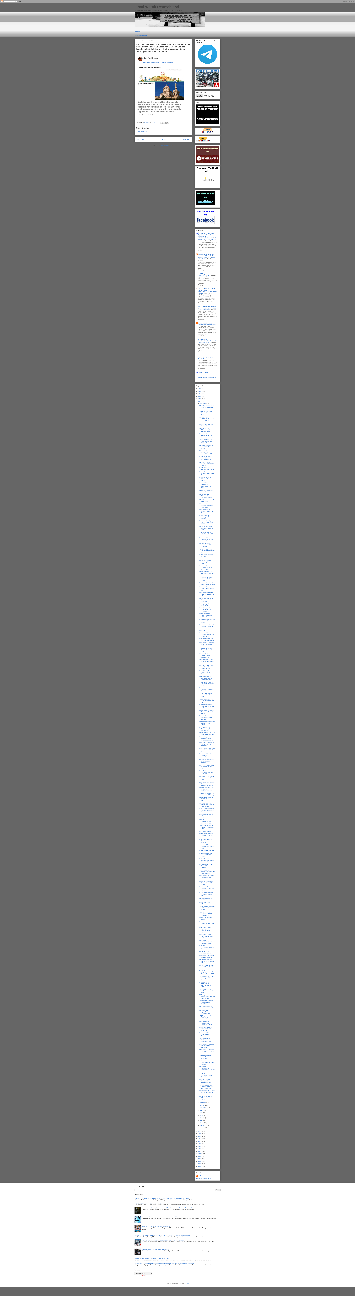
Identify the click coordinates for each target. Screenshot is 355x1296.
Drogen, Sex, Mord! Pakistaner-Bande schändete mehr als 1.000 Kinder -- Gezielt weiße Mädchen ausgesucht (164, 1263)
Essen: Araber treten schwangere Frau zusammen (205, 517)
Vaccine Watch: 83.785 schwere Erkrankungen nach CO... (206, 661)
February (203, 1125)
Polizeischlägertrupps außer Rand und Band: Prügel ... (206, 1062)
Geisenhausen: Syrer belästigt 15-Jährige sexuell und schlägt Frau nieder (207, 239)
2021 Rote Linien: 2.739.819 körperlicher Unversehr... (206, 947)
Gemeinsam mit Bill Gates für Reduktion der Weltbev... (207, 761)
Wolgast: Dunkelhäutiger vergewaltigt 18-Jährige (206, 794)
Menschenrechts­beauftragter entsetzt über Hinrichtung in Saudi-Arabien (161, 1217)
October (202, 1105)
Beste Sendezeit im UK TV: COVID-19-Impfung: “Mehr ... (207, 799)
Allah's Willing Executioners (207, 306)
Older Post (186, 139)
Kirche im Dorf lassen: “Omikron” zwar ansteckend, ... (205, 655)
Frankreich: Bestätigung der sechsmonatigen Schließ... (206, 522)
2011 (199, 1154)
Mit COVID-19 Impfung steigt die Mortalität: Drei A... (206, 894)
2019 (200, 1133)
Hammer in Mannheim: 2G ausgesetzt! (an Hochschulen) (206, 567)
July (201, 1112)
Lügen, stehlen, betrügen (206, 850)
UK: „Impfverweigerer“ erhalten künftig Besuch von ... (207, 550)
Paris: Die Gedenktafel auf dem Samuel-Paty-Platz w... (207, 750)
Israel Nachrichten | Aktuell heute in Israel (206, 289)
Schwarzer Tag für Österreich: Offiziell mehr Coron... (205, 913)
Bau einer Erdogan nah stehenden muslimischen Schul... (206, 789)
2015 (200, 1143)
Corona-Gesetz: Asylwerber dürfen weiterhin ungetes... (205, 1012)
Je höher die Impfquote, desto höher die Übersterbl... (206, 1002)
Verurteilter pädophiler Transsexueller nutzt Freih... (206, 533)
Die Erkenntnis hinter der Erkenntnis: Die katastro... (206, 446)
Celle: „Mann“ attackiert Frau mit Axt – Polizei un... (206, 835)
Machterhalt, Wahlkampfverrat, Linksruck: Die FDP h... (206, 738)
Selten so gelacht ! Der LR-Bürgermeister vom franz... (206, 700)
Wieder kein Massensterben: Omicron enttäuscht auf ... (206, 1069)
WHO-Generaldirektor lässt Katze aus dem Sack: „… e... (206, 528)
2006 (200, 1166)
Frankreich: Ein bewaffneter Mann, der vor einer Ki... (206, 634)
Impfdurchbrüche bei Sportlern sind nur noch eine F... (206, 573)
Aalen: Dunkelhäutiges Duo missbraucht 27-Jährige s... (206, 883)
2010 (200, 1156)
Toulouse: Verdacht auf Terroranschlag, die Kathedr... (206, 717)
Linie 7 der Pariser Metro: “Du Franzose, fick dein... (206, 766)
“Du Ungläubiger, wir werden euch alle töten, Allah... (206, 991)
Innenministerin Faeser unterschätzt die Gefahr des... (207, 923)
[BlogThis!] (162, 123)
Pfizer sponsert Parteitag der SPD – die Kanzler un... (206, 966)
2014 (200, 1146)
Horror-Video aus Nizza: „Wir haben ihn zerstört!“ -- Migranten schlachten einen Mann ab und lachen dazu (170, 1208)
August (202, 1110)
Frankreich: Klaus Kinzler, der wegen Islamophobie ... (206, 755)
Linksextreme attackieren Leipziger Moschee (206, 956)
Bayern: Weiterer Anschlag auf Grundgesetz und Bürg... (205, 485)
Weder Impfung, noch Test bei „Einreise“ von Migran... (206, 413)
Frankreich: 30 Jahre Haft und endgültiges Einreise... (206, 1034)
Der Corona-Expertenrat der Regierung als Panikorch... (206, 744)
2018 (200, 1136)
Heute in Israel (202, 355)
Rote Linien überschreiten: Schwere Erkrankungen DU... (207, 941)
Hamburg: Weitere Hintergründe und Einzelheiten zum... (205, 1081)
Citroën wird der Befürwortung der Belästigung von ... (205, 429)
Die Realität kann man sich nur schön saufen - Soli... (206, 961)
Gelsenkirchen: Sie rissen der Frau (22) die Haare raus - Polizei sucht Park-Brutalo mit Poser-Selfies (162, 1198)
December (203, 403)
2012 (200, 1151)
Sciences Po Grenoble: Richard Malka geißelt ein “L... (206, 650)
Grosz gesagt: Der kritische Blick (204, 604)
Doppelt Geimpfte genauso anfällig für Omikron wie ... (205, 672)
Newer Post (140, 139)
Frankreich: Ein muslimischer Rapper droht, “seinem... (206, 539)
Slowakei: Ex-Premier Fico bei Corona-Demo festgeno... (207, 908)
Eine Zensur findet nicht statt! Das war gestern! (206, 639)
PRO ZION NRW (203, 372)
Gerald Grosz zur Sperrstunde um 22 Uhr (207, 468)
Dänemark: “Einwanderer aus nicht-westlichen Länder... (206, 778)
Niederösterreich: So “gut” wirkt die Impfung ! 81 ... (207, 1092)
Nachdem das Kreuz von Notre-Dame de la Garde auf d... (206, 600)
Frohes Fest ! (203, 630)
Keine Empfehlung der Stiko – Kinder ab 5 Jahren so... (205, 1028)
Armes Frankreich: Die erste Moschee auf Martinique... (206, 441)
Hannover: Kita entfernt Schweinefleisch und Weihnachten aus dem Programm (163, 1240)
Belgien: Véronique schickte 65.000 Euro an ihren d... (206, 545)
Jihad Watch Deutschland (157, 7)
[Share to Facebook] (166, 123)
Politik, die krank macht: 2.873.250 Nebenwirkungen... (206, 458)
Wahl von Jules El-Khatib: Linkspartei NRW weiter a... (206, 1051)
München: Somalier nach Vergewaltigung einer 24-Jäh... (206, 626)
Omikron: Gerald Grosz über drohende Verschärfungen (206, 667)
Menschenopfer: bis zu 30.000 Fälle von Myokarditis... (206, 609)
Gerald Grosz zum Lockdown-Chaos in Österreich (205, 1075)
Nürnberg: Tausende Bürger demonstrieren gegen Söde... (206, 804)
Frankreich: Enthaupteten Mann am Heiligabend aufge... (206, 594)
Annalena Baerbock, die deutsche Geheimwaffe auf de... (206, 827)
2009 (200, 1159)
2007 (200, 1164)
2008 (200, 1161)
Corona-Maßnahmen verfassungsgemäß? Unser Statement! (206, 1086)
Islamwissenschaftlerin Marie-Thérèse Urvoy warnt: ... (206, 936)
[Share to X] (164, 123)
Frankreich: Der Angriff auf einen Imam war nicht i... (206, 815)
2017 (200, 1138)
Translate (147, 1276)
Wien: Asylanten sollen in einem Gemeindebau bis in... (206, 407)
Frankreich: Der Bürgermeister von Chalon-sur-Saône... (206, 435)
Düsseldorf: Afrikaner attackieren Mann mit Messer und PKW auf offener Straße (207, 257)
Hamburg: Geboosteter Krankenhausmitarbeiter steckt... (206, 888)
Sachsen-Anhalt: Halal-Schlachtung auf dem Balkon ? (149, 1203)
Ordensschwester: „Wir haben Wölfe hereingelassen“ (156, 1249)
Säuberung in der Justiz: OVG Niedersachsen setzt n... (206, 644)
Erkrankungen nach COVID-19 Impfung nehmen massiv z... (205, 678)
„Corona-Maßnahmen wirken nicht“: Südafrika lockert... (206, 579)
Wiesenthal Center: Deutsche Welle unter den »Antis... (206, 505)
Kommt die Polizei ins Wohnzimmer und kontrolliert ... (205, 841)
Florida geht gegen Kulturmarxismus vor (206, 903)
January (202, 1128)
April (201, 1120)
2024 (200, 393)
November (203, 1102)
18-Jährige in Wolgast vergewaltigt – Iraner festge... (206, 695)
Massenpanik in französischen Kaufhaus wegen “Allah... (205, 984)
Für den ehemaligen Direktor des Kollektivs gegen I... (206, 463)
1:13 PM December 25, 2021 (145, 115)
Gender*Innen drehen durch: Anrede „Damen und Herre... (206, 706)
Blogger (187, 1283)
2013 (200, 1148)
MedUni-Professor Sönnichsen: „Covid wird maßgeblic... (205, 729)
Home (164, 139)
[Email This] (161, 123)
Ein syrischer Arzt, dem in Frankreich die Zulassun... (206, 866)
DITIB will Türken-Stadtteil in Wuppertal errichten (207, 733)
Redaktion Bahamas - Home (207, 377)
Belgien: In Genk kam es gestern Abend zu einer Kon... (206, 588)
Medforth (201, 1176)
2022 (200, 399)
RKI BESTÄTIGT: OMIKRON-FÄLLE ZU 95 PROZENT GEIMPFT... (206, 419)
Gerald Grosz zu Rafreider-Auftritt (205, 952)
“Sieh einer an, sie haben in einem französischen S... (206, 810)
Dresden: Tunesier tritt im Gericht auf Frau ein (206, 898)
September (203, 1107)
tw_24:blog (201, 274)
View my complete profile (203, 1178)
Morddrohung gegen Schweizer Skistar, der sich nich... (206, 479)
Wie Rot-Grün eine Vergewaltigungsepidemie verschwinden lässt (152, 1258)
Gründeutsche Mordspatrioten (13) (207, 324)
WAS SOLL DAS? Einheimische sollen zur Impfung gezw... (207, 871)
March (202, 1123)
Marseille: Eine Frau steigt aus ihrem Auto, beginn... (207, 620)
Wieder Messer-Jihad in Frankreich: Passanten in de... (206, 683)
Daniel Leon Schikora (205, 323)
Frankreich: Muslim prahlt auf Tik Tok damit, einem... (206, 877)
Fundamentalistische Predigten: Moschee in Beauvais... (206, 689)
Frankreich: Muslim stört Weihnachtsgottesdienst (207, 583)
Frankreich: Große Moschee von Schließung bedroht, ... (206, 1023)
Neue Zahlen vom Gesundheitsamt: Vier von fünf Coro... (206, 772)
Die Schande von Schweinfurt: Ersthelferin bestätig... (206, 496)
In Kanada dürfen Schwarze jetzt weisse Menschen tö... (206, 860)
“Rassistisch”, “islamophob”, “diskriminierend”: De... (206, 452)
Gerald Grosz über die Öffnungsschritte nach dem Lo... (206, 1098)
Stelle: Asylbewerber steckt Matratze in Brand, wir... (205, 1057)
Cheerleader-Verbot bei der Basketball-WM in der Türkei (157, 1226)
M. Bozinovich (202, 339)
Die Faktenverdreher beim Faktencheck (207, 500)
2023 (200, 396)
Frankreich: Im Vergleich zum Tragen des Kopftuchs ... (206, 1045)
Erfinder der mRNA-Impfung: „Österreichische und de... (206, 930)
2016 (200, 1141)
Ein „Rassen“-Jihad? (205, 831)
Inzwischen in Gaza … (204, 275)
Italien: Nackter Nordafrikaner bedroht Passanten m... (206, 473)
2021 (200, 401)
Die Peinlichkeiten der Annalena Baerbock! (206, 1007)
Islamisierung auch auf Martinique (206, 424)
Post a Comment (142, 131)
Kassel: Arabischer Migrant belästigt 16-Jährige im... (206, 615)
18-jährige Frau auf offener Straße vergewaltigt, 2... (205, 1017)
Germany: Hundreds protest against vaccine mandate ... (206, 562)
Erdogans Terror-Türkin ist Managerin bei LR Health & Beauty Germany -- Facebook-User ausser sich (162, 1235)
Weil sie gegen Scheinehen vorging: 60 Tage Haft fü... (207, 996)
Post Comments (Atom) (167, 145)
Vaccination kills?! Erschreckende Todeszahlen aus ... (205, 1040)
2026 (200, 388)
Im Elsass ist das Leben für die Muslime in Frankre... (206, 854)
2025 (200, 391)
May (201, 1118)
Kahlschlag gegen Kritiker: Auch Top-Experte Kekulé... (207, 723)
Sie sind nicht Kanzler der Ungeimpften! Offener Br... (206, 978)
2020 (200, 1131)
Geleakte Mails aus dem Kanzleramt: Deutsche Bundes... (206, 712)
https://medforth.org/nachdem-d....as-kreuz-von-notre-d (158, 62)
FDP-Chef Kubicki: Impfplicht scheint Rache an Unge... (205, 821)
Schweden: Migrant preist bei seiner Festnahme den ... (206, 846)
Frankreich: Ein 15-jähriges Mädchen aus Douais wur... (206, 511)
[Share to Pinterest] (168, 123)
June (201, 1115)
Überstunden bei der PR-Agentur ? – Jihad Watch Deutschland (206, 235)
